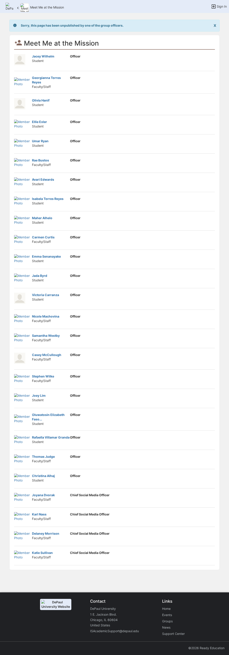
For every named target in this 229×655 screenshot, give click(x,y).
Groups (167, 621)
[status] (72, 25)
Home (166, 608)
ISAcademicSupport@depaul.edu (114, 631)
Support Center (173, 634)
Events (167, 615)
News (166, 627)
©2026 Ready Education (206, 648)
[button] (9, 6)
